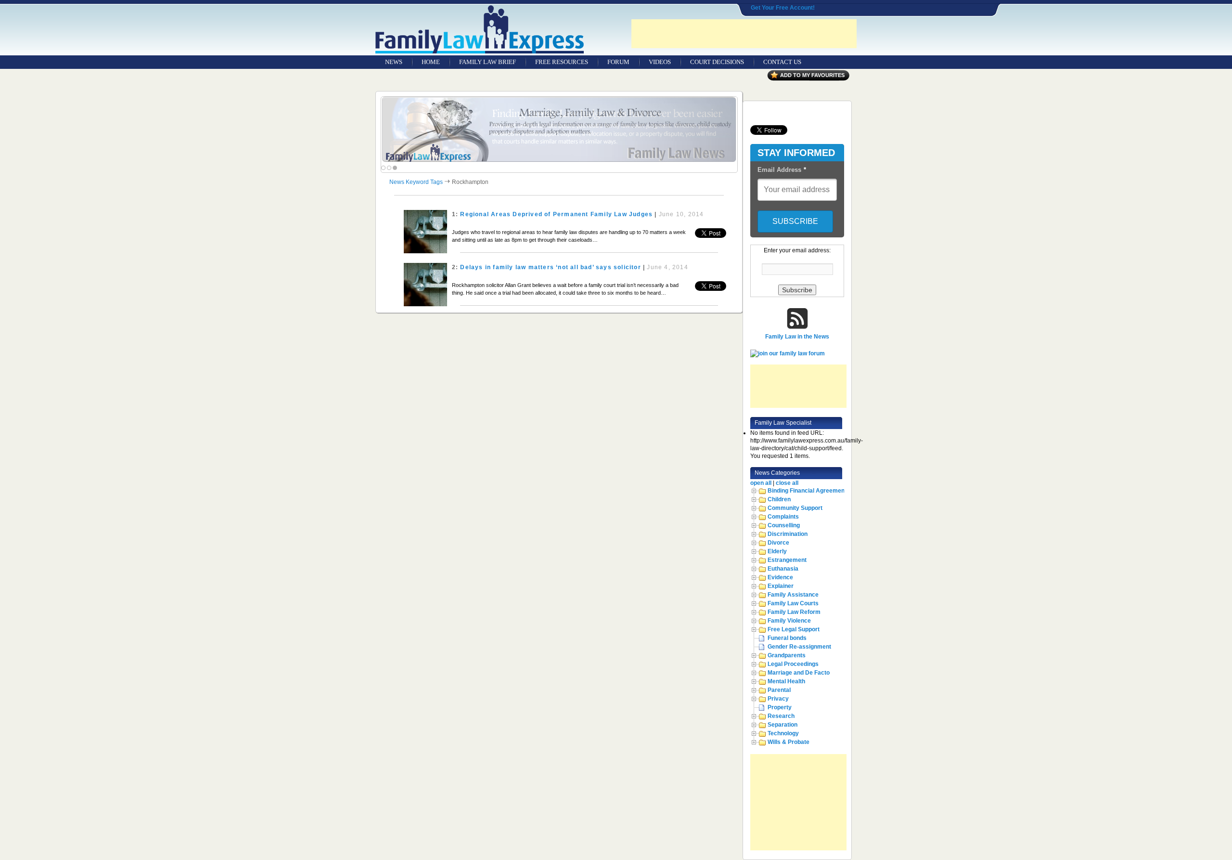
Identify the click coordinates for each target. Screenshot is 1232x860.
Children (779, 499)
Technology (783, 733)
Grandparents (787, 655)
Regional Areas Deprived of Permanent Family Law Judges (556, 214)
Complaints (783, 516)
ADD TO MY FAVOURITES (812, 75)
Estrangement (787, 560)
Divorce (778, 542)
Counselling (784, 525)
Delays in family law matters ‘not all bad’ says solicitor (550, 267)
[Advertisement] (744, 33)
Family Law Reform (794, 612)
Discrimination (788, 534)
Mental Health (786, 681)
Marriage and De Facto (799, 672)
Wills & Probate (788, 742)
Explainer (781, 586)
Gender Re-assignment (799, 646)
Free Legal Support (794, 629)
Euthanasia (783, 568)
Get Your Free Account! (783, 7)
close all (787, 483)
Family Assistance (793, 594)
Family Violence (789, 620)
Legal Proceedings (793, 664)
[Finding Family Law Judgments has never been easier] (559, 130)
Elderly (777, 551)
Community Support (795, 508)
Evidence (780, 577)
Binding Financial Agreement (807, 490)
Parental (779, 690)
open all (760, 483)
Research (781, 716)
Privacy (778, 698)
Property (780, 707)
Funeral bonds (787, 638)
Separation (782, 724)
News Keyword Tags (416, 182)
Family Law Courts (793, 603)
